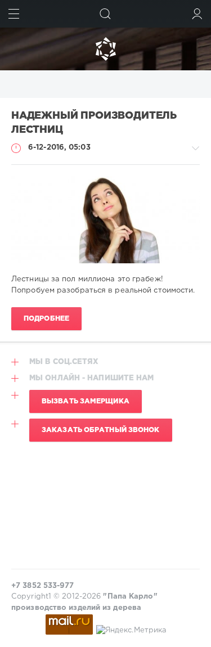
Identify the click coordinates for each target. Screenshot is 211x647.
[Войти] (197, 14)
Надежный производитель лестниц (94, 122)
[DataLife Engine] (105, 49)
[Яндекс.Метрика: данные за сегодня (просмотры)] (131, 630)
